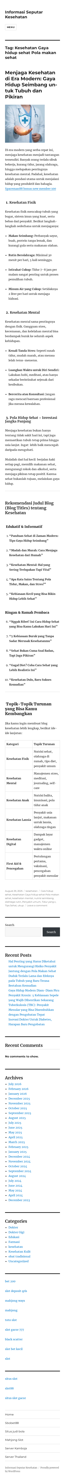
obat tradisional (19, 1256)
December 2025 (19, 1098)
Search (9, 925)
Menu (11, 27)
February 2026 (18, 1089)
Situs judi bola (14, 1431)
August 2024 (17, 1176)
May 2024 (15, 1190)
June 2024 (15, 1185)
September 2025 (19, 1113)
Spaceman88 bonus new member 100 (30, 188)
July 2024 (14, 1180)
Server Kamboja (16, 1448)
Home (9, 1414)
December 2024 (19, 1156)
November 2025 (19, 1103)
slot (7, 1358)
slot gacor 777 (14, 1329)
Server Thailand (15, 1456)
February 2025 (18, 1147)
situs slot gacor (15, 1398)
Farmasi (14, 1242)
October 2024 (17, 1166)
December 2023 (19, 1200)
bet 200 (10, 1281)
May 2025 (15, 1132)
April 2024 (15, 1195)
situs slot (11, 1378)
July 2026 (14, 1084)
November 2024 (19, 1161)
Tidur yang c (49, 901)
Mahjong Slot (14, 1440)
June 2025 (15, 1127)
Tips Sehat (11, 905)
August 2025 (17, 1118)
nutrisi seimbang (44, 898)
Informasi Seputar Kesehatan (24, 14)
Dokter (13, 1227)
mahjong (11, 1310)
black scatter (14, 1339)
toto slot (11, 1320)
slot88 (9, 1388)
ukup (21, 905)
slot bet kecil (14, 1349)
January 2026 (17, 1093)
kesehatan (32, 891)
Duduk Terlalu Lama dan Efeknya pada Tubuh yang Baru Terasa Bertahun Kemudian (31, 980)
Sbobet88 (12, 1423)
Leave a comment (37, 905)
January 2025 (17, 1151)
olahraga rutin (13, 901)
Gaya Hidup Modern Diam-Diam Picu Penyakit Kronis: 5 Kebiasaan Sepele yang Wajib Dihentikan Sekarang (33, 995)
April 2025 (15, 1137)
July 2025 (14, 1122)
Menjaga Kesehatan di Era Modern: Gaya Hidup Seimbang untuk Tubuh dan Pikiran (31, 85)
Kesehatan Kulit (19, 1251)
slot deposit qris (16, 1291)
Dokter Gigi (16, 1232)
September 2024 (19, 1171)
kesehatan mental (22, 898)
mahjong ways (15, 1300)
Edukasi (13, 1237)
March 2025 (16, 1142)
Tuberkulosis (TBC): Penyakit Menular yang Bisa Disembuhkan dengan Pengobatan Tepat (31, 1009)
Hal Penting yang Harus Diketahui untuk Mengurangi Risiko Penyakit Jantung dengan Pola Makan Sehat (32, 966)
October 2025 (17, 1108)
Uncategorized (18, 1261)
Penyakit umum (31, 901)
